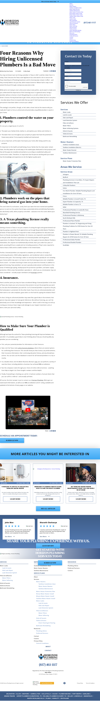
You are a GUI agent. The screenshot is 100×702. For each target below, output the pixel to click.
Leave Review (48, 546)
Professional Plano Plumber (71, 221)
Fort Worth (76, 694)
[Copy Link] (53, 71)
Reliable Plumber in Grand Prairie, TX (74, 199)
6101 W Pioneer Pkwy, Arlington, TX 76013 (48, 674)
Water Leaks (72, 17)
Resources (72, 33)
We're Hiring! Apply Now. (48, 1)
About (71, 3)
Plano (48, 698)
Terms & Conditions (74, 41)
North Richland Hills (69, 218)
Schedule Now (12, 440)
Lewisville (78, 696)
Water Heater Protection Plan (76, 12)
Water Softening (73, 26)
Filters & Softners (68, 123)
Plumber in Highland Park (71, 231)
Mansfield (88, 696)
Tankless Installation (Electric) (72, 147)
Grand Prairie (9, 696)
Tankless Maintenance (75, 10)
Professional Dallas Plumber (71, 240)
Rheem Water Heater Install (76, 15)
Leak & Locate (73, 19)
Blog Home (5, 46)
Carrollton (35, 694)
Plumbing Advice (73, 34)
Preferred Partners (74, 36)
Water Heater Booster (75, 9)
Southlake (66, 245)
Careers (71, 38)
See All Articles (48, 509)
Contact (71, 37)
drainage (34, 272)
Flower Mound (65, 694)
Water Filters (72, 24)
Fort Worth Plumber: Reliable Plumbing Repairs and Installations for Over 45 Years (79, 192)
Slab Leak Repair (73, 20)
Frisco (65, 196)
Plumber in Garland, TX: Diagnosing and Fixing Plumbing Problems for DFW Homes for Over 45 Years (77, 226)
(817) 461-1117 (90, 22)
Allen (18, 694)
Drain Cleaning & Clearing (75, 30)
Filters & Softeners (74, 23)
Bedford (65, 177)
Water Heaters (73, 6)
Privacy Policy (73, 40)
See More (8, 536)
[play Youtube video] (28, 410)
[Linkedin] (51, 71)
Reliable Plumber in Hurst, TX (72, 204)
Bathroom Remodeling (75, 31)
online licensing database (26, 348)
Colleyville (46, 694)
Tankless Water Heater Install (76, 16)
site (36, 362)
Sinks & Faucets (73, 27)
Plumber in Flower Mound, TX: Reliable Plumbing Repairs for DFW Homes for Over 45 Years (78, 235)
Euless (65, 188)
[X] (55, 71)
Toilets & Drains (73, 29)
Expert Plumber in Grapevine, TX (73, 202)
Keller (64, 207)
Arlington (66, 174)
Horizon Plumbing (37, 380)
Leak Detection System (75, 22)
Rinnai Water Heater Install (76, 13)
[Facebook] (50, 71)
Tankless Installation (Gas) (75, 8)
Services (71, 5)
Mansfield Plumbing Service (71, 212)
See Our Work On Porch (47, 683)
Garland (86, 694)
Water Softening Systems (70, 128)
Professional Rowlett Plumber (72, 242)
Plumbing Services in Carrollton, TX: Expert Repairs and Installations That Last (78, 181)
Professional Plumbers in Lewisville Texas (75, 210)
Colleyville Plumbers (69, 185)
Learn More (15, 499)
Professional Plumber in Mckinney (73, 215)
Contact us (78, 90)
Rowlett (55, 698)
